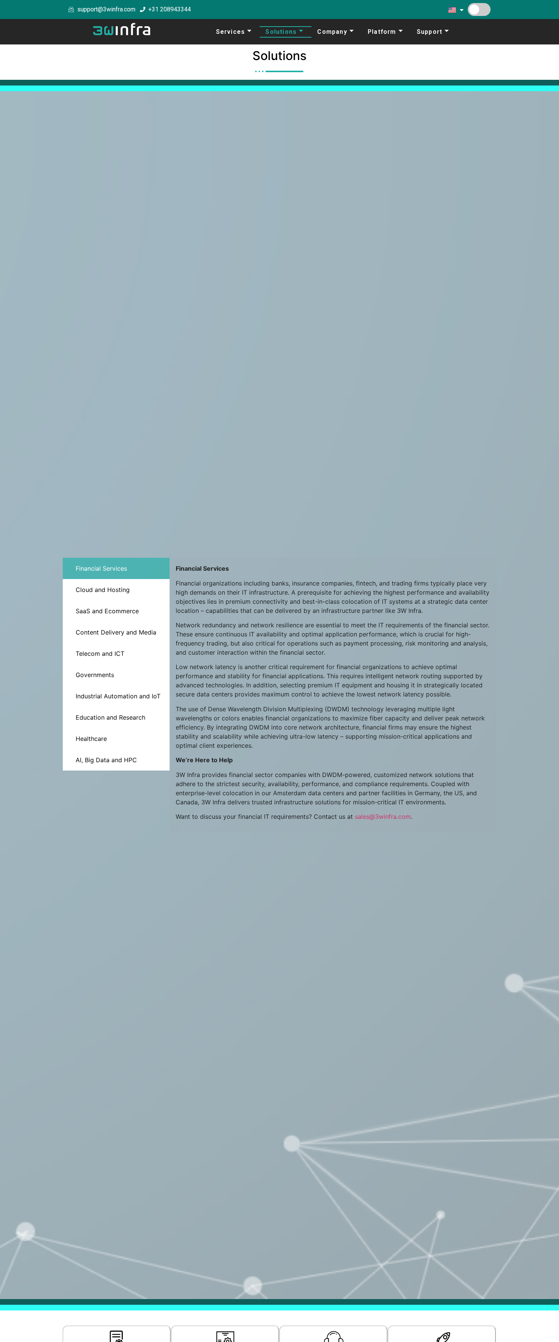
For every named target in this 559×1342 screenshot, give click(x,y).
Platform (382, 31)
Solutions (281, 31)
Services (230, 31)
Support (429, 31)
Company (332, 31)
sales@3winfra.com (383, 816)
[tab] (116, 568)
